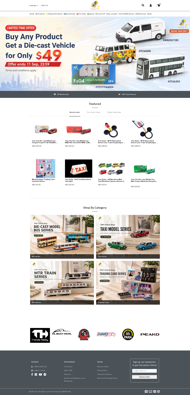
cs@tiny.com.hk (39, 370)
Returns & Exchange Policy (107, 378)
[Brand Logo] (41, 334)
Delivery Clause (103, 366)
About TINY (68, 370)
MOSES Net (67, 391)
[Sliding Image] (95, 54)
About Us (67, 374)
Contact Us (68, 366)
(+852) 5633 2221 (40, 366)
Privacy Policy (102, 370)
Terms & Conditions (104, 374)
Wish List (44, 5)
